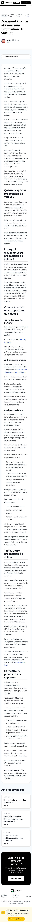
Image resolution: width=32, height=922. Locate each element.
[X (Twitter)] (16, 40)
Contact (28, 896)
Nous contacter (16, 878)
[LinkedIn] (13, 40)
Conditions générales (16, 896)
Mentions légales (4, 896)
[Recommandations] (18, 40)
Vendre (4, 15)
